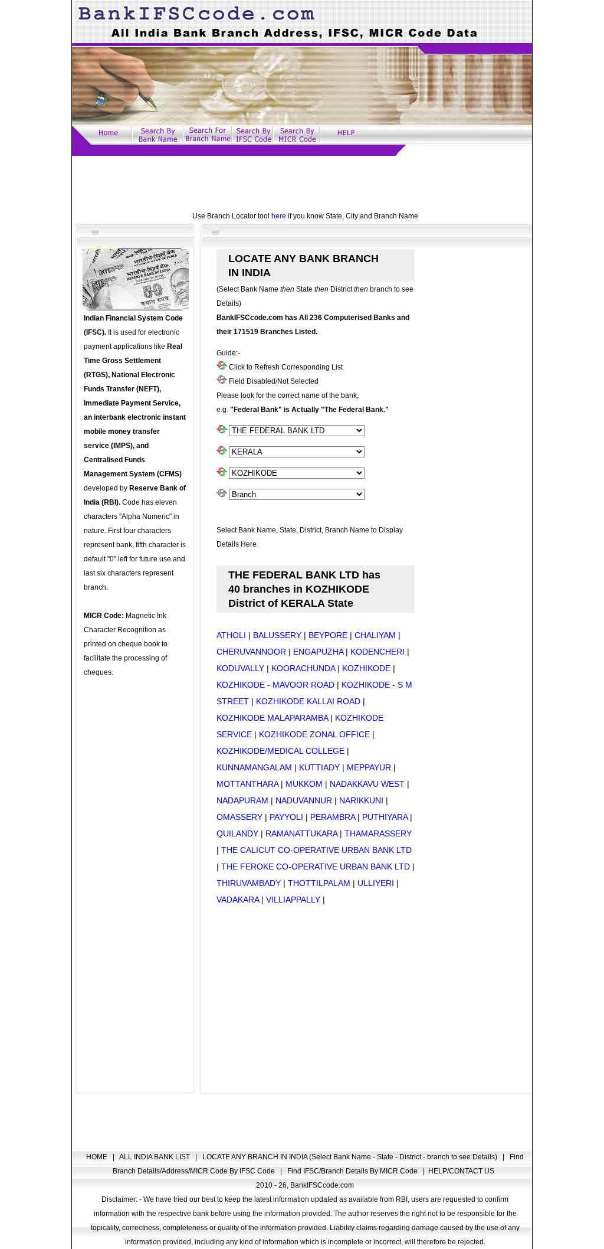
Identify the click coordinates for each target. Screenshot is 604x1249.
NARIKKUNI (361, 800)
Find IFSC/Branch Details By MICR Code (353, 1171)
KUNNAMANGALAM (254, 767)
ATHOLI (231, 635)
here (278, 216)
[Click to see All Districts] (221, 473)
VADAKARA (237, 899)
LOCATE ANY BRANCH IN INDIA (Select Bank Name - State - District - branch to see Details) (350, 1157)
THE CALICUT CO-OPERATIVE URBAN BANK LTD (316, 850)
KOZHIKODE (366, 668)
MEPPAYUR (369, 767)
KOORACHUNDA (303, 668)
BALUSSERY (277, 635)
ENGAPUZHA (318, 651)
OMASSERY (239, 817)
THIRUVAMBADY (248, 883)
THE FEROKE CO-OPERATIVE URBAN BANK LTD (315, 866)
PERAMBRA (332, 817)
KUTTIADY (319, 767)
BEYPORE (327, 635)
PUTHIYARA (385, 817)
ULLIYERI (375, 883)
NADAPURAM (243, 800)
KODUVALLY (240, 668)
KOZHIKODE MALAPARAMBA (272, 717)
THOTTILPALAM (319, 883)
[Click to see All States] (221, 452)
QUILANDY (237, 833)
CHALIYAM (375, 635)
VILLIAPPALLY (293, 899)
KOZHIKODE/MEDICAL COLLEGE (280, 751)
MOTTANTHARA (247, 784)
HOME (97, 1157)
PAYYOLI (286, 817)
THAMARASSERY (378, 833)
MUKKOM (304, 784)
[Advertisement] (302, 182)
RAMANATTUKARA (301, 833)
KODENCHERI (377, 651)
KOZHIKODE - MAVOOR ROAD (275, 684)
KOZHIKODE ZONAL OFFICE (314, 734)
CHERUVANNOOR (251, 651)
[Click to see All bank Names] (221, 431)
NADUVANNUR (303, 800)
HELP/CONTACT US (461, 1171)
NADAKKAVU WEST (367, 784)
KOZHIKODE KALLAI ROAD (308, 701)
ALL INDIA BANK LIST (155, 1157)
